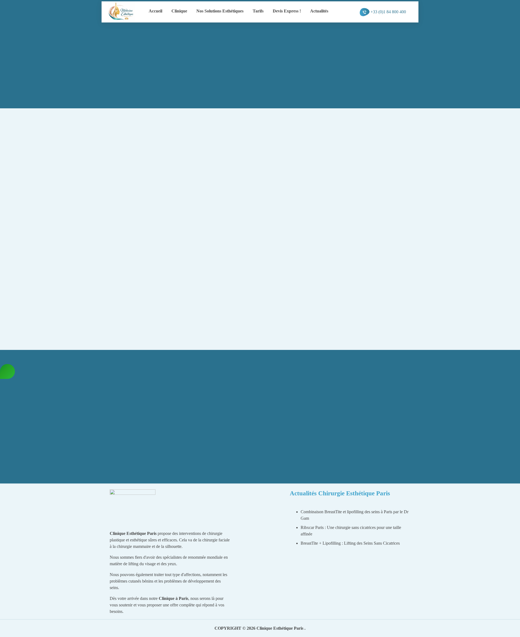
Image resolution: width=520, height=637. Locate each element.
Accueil (155, 11)
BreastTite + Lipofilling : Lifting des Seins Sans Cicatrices (350, 543)
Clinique (179, 11)
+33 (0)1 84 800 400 (388, 11)
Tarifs (258, 11)
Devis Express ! (287, 11)
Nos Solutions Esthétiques (219, 11)
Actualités (319, 11)
